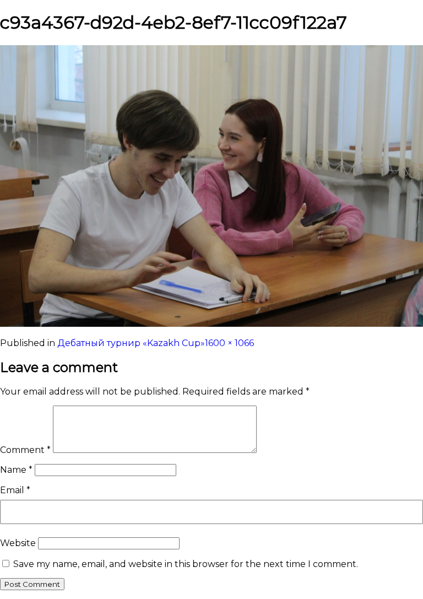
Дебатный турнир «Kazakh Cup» (131, 343)
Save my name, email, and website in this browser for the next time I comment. (185, 564)
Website (18, 543)
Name (16, 470)
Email (15, 490)
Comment (25, 450)
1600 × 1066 (229, 343)
